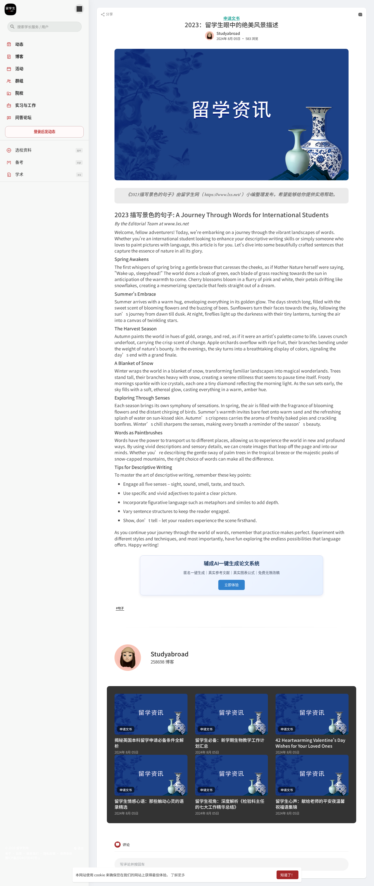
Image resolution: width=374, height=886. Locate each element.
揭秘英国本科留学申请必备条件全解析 (149, 743)
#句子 (120, 608)
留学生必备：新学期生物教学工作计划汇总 (229, 743)
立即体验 (231, 585)
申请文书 (231, 18)
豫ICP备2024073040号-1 (22, 857)
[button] (44, 27)
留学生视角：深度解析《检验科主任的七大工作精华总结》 (229, 804)
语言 (80, 848)
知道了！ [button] (287, 874)
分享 (109, 14)
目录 (19, 853)
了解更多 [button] (178, 874)
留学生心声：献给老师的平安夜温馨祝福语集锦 (310, 804)
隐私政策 (49, 853)
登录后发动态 (44, 132)
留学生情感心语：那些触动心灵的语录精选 (149, 804)
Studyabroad (228, 33)
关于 (8, 853)
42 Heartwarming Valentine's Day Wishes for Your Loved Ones (310, 743)
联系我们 (32, 853)
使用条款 (66, 853)
